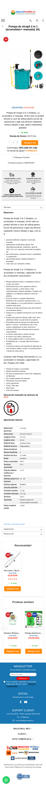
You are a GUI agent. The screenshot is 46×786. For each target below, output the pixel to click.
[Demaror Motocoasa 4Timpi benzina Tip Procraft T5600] (12, 619)
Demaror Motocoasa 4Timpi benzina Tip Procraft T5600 (12, 633)
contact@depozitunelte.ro (24, 721)
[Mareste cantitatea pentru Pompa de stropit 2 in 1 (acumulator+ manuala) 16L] (17, 142)
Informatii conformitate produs (14, 524)
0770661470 (24, 717)
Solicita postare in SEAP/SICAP (22, 163)
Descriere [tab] (7, 207)
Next (42, 72)
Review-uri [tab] (8, 534)
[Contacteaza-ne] (30, 20)
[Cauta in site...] (43, 20)
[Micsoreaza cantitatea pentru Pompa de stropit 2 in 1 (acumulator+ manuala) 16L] (10, 142)
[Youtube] (25, 702)
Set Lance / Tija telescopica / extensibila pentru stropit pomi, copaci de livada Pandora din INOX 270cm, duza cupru (12, 570)
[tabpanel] (23, 69)
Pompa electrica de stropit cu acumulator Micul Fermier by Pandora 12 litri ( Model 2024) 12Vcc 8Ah (33, 633)
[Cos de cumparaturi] (37, 20)
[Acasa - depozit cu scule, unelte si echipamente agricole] (23, 12)
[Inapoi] (2, 26)
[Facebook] (21, 702)
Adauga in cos (30, 143)
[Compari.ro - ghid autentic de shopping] (23, 776)
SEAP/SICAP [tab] (9, 529)
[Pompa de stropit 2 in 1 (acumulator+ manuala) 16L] (23, 69)
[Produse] (3, 21)
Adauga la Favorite (22, 157)
